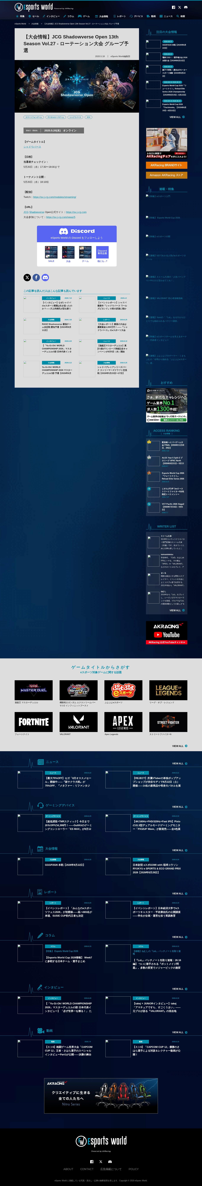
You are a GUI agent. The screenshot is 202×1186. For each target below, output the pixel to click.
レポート (121, 16)
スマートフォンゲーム (34, 117)
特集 (22, 16)
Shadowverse (36, 212)
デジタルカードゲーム (56, 117)
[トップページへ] (101, 1144)
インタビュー (53, 16)
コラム (70, 16)
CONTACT (87, 1169)
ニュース (168, 16)
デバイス (138, 16)
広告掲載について (111, 1169)
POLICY (134, 1169)
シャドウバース (75, 117)
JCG (88, 117)
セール (35, 16)
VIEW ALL (175, 117)
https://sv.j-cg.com (76, 212)
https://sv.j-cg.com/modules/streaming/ (54, 197)
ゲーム (86, 16)
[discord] (110, 1161)
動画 (153, 16)
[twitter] (100, 1162)
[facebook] (91, 1162)
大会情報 (103, 16)
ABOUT (68, 1169)
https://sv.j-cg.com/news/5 (60, 217)
